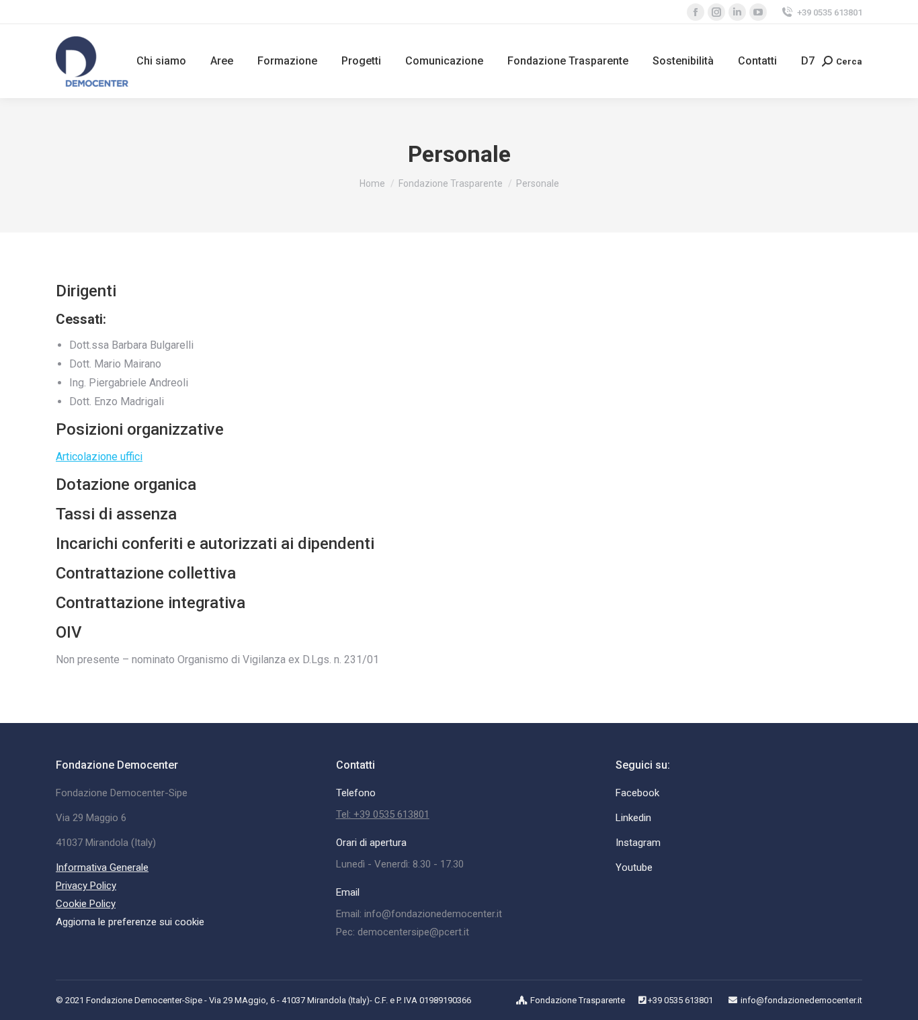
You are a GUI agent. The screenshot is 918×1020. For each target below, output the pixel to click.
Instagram (638, 843)
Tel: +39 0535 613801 (382, 814)
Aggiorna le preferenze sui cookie (130, 922)
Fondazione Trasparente (577, 1000)
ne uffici (124, 456)
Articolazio (81, 456)
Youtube (634, 867)
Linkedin (633, 818)
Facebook (637, 793)
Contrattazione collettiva (146, 573)
